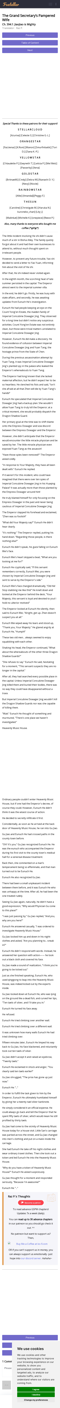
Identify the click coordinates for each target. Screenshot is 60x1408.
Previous (30, 35)
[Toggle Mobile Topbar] (56, 4)
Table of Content (30, 42)
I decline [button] (36, 1394)
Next (30, 50)
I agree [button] (36, 1389)
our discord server (31, 1258)
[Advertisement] (30, 86)
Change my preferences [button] (36, 1400)
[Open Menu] (50, 4)
